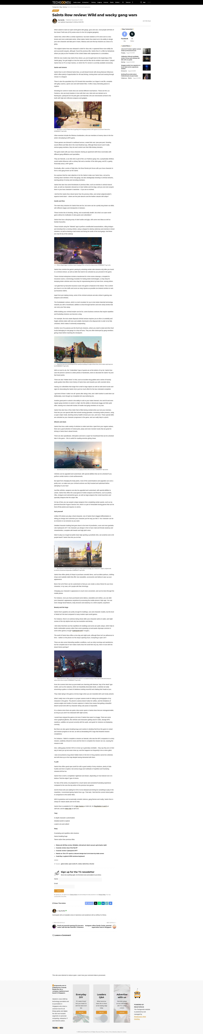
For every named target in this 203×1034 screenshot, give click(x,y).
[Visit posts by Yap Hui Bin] (54, 911)
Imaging (123, 53)
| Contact (124, 1031)
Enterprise (124, 71)
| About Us (119, 1031)
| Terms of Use (108, 1031)
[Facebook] (124, 36)
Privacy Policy (102, 894)
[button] (132, 2)
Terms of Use (73, 894)
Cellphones (124, 78)
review (80, 864)
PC (76, 864)
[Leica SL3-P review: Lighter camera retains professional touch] (147, 51)
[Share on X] (95, 903)
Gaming (55, 10)
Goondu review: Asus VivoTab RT (67, 848)
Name (56, 879)
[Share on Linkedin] (103, 903)
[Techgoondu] (61, 2)
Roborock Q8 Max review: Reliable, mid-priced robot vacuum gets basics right (81, 845)
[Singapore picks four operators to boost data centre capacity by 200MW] (147, 68)
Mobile (130, 78)
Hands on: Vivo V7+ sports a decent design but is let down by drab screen (80, 853)
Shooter (91, 864)
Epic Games (80, 806)
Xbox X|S (68, 808)
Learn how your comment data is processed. (91, 975)
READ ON (81, 1012)
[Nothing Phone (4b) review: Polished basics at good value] (147, 76)
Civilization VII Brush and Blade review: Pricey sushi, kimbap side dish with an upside (130, 58)
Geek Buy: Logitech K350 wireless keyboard (70, 856)
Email (56, 883)
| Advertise (114, 1031)
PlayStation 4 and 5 (100, 806)
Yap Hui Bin (61, 20)
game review (64, 864)
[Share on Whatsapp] (99, 903)
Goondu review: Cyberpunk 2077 (66, 850)
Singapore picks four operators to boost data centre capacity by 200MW (130, 67)
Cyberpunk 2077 (77, 631)
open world (72, 864)
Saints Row (85, 864)
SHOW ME (122, 1012)
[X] (132, 36)
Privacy (103, 1031)
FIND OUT (101, 1012)
